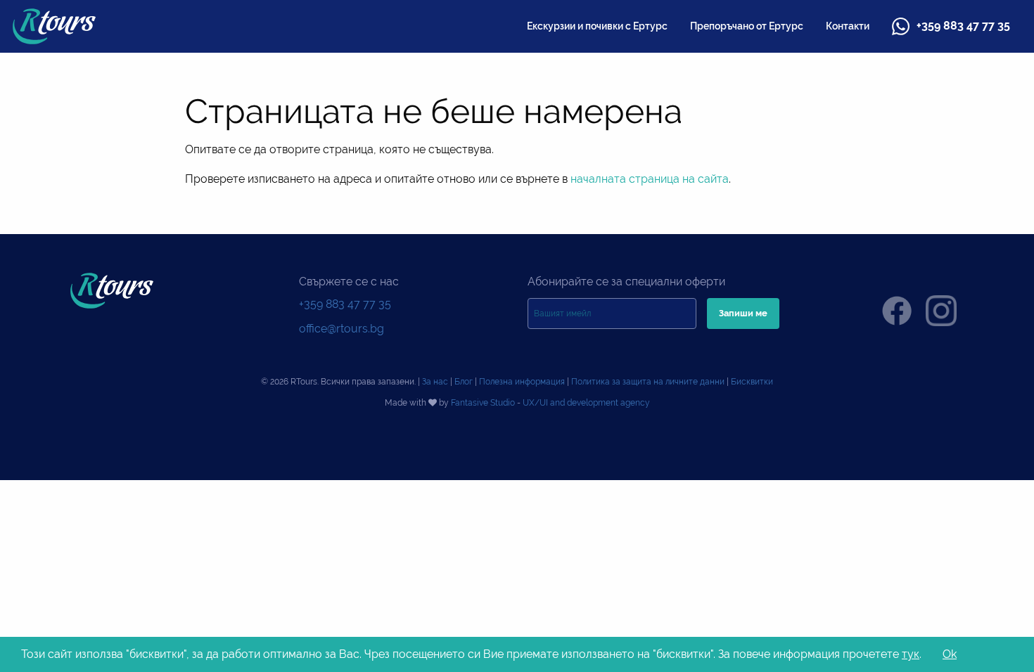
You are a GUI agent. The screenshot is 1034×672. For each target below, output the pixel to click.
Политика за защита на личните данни (648, 382)
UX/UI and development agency (586, 403)
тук (910, 654)
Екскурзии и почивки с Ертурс (597, 26)
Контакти (847, 26)
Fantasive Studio (483, 403)
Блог (463, 382)
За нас (435, 382)
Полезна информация (522, 382)
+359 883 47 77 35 (963, 25)
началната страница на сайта (649, 179)
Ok (950, 654)
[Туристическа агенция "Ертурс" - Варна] (54, 25)
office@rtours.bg (341, 328)
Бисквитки (752, 382)
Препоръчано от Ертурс (746, 26)
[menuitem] (597, 26)
